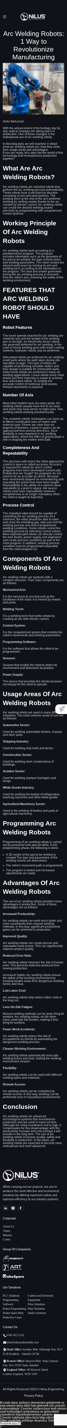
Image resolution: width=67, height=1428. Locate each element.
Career (6, 1239)
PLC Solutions (11, 1295)
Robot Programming (14, 1308)
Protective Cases (12, 1317)
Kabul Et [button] (15, 1423)
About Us (8, 1226)
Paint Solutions (36, 1308)
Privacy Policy (33, 1395)
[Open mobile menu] (4, 16)
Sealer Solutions (37, 1312)
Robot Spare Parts (13, 1312)
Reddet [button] (5, 1423)
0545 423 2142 (15, 1335)
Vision (6, 1230)
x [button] (0, 1426)
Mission (7, 1235)
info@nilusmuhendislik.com (23, 1342)
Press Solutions (36, 1304)
